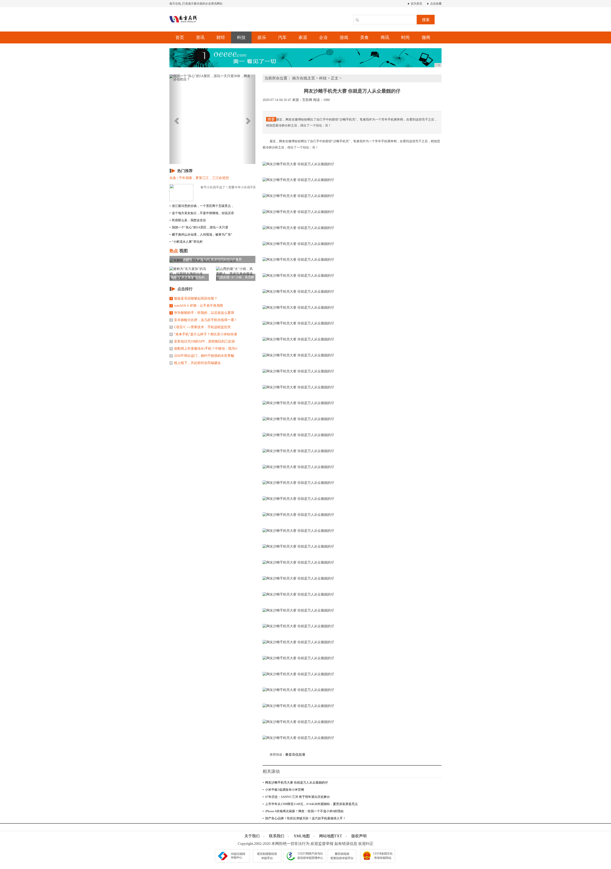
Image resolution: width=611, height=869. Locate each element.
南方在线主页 (303, 78)
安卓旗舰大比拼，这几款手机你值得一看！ (203, 320)
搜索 (426, 20)
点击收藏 (435, 3)
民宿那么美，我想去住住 (187, 220)
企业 (323, 37)
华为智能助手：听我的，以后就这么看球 (202, 313)
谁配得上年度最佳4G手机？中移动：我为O (203, 348)
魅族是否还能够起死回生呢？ (193, 298)
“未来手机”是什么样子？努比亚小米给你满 (203, 334)
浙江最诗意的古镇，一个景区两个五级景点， (201, 206)
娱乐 (262, 37)
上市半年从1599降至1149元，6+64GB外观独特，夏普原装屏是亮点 (310, 804)
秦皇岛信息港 (295, 754)
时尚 (405, 37)
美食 (364, 37)
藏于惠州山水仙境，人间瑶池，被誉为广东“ (200, 234)
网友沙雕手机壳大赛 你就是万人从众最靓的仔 (295, 782)
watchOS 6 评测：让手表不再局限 (196, 305)
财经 (220, 37)
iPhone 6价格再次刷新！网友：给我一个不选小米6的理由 (303, 811)
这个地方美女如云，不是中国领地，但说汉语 (201, 213)
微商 (426, 37)
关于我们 (252, 836)
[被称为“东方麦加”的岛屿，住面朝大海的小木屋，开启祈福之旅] (189, 273)
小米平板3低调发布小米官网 (283, 789)
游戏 (344, 37)
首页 (179, 37)
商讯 (385, 37)
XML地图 (302, 836)
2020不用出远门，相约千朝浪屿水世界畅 (202, 356)
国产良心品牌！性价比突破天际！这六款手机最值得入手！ (304, 818)
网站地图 (326, 836)
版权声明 (359, 836)
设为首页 (416, 3)
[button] (175, 119)
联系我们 (276, 836)
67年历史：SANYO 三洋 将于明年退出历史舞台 (296, 797)
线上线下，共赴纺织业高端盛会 (195, 363)
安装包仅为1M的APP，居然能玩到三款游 (202, 341)
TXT (338, 836)
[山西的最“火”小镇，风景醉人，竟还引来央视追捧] (235, 273)
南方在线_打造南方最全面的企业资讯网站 (195, 3)
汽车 (282, 37)
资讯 (200, 37)
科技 (241, 37)
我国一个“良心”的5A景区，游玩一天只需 (198, 227)
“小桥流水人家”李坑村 (186, 241)
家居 (303, 37)
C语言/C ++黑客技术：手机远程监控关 (200, 327)
